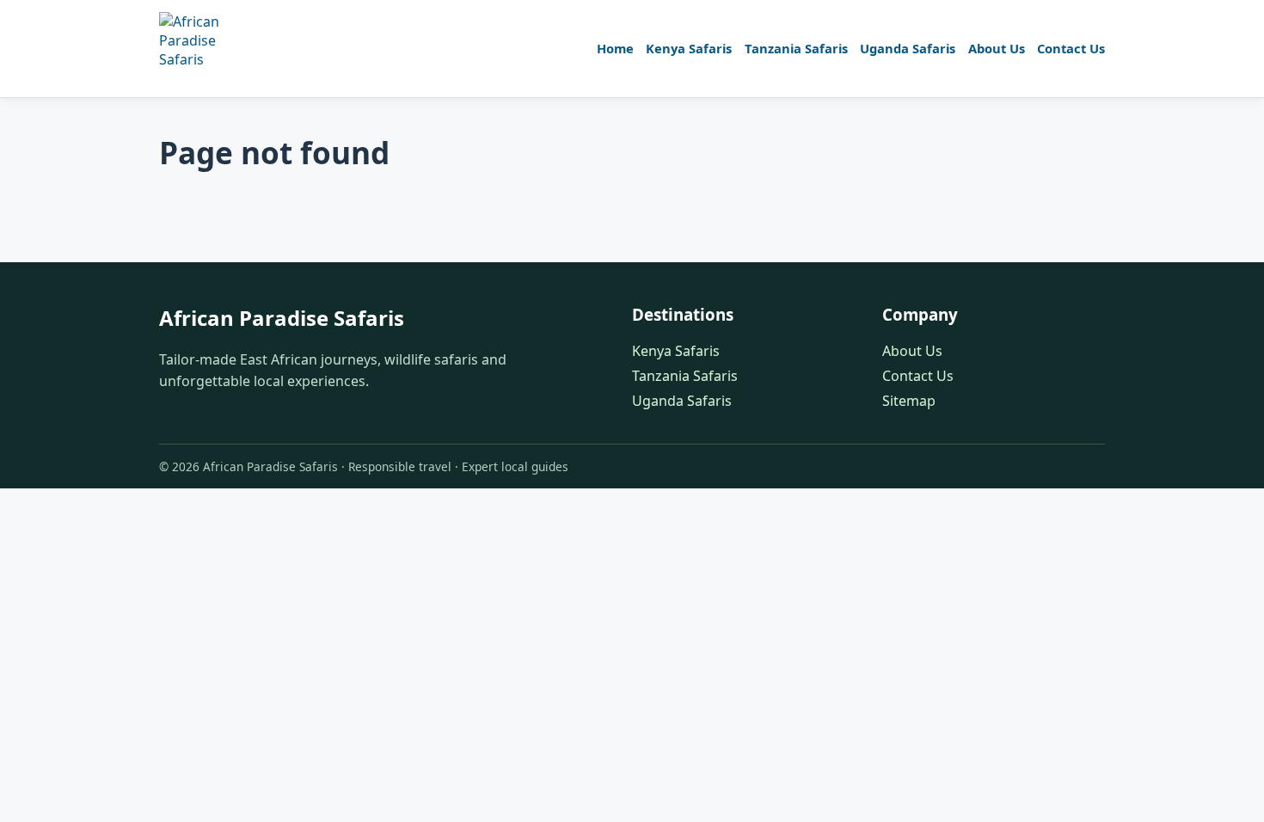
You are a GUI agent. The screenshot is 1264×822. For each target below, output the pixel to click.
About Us (996, 48)
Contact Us (1071, 48)
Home (615, 48)
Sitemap (909, 400)
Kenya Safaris (689, 48)
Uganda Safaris (907, 48)
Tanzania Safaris (796, 48)
